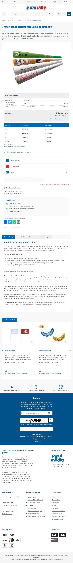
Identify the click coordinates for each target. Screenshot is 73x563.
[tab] (8, 237)
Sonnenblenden (45, 351)
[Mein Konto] (64, 14)
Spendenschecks (33, 508)
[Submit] (49, 413)
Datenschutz (56, 500)
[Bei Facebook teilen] (6, 222)
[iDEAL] (11, 540)
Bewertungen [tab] (45, 237)
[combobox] (29, 14)
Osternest (31, 505)
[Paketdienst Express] (62, 535)
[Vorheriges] (3, 350)
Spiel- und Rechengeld (35, 511)
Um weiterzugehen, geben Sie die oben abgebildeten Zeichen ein (36, 425)
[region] (36, 67)
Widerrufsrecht (57, 514)
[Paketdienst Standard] (54, 535)
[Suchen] (50, 13)
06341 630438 (7, 502)
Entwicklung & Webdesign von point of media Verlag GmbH (31, 559)
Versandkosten (35, 555)
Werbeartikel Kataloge (59, 516)
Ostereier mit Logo (34, 503)
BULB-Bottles (32, 497)
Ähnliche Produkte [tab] (9, 320)
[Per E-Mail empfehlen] (18, 222)
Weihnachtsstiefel (33, 514)
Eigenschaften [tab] (20, 237)
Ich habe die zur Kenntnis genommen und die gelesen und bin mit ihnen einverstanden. (37, 439)
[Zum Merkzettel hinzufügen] (32, 342)
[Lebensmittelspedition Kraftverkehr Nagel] (54, 540)
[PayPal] (5, 545)
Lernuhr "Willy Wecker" (35, 500)
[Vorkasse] (18, 540)
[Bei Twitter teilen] (10, 222)
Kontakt (54, 505)
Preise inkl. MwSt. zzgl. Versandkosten (59, 119)
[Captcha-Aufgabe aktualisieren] (50, 420)
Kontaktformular (7, 514)
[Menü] (4, 14)
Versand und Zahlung (59, 511)
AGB (36, 439)
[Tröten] (36, 67)
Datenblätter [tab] (33, 237)
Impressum (55, 503)
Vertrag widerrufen (58, 519)
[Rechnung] (12, 545)
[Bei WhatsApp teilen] (14, 222)
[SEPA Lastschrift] (5, 540)
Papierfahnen (10, 351)
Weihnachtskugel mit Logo (36, 516)
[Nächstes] (70, 350)
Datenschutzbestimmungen (37, 436)
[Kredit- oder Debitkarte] (8, 535)
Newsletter (55, 508)
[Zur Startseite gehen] (36, 8)
